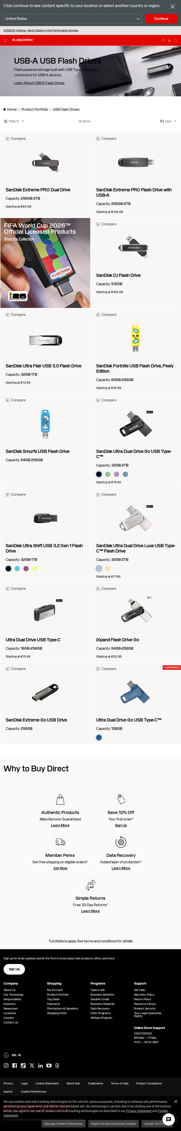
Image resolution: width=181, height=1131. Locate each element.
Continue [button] (161, 18)
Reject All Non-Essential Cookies (113, 1124)
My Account (55, 990)
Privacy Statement (139, 1111)
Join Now (60, 868)
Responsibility (13, 999)
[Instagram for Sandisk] (6, 1066)
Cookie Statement (47, 1083)
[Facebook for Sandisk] (14, 1065)
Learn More (60, 825)
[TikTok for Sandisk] (23, 1066)
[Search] (175, 40)
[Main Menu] (6, 40)
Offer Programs (100, 1013)
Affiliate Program (101, 1018)
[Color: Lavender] (116, 474)
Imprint (8, 1091)
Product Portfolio (58, 994)
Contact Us (11, 1022)
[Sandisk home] (23, 40)
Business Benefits (102, 994)
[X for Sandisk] (32, 1066)
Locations (10, 1013)
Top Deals (53, 999)
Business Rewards (102, 1004)
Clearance (53, 1004)
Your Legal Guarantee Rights (147, 1014)
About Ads (73, 1083)
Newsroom (11, 1008)
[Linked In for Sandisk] (40, 1065)
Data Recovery (100, 1008)
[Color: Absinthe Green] (107, 474)
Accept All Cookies (157, 1124)
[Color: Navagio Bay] (125, 474)
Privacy (8, 1083)
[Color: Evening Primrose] (35, 568)
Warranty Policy (144, 994)
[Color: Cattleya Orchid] (26, 568)
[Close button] (173, 7)
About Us (9, 990)
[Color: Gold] (107, 568)
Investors (10, 1004)
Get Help (139, 990)
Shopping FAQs (57, 1013)
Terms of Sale (119, 1083)
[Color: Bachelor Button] (17, 568)
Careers (9, 1018)
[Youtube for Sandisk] (49, 1066)
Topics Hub (97, 990)
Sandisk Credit (99, 999)
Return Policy (142, 999)
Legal (24, 1083)
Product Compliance (149, 1083)
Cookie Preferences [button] (33, 1091)
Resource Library (145, 1004)
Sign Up (121, 825)
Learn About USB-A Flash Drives (39, 83)
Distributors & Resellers (62, 1008)
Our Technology (14, 994)
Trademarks (95, 1083)
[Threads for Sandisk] (57, 1065)
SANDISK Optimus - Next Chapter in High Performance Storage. (41, 30)
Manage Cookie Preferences (63, 1124)
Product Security (145, 1008)
